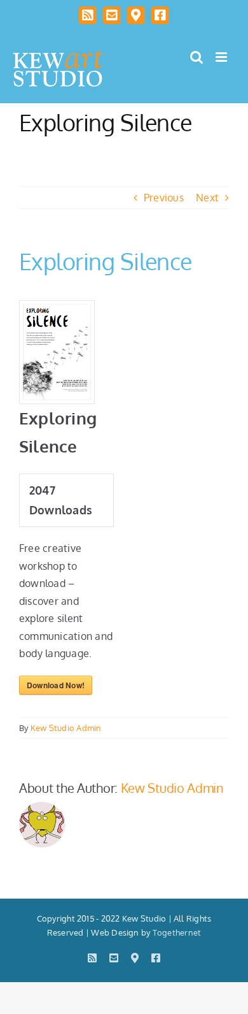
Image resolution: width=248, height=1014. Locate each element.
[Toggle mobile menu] (222, 57)
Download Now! (56, 685)
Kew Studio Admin (66, 728)
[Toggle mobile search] (196, 57)
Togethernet (177, 932)
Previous (164, 197)
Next (207, 197)
